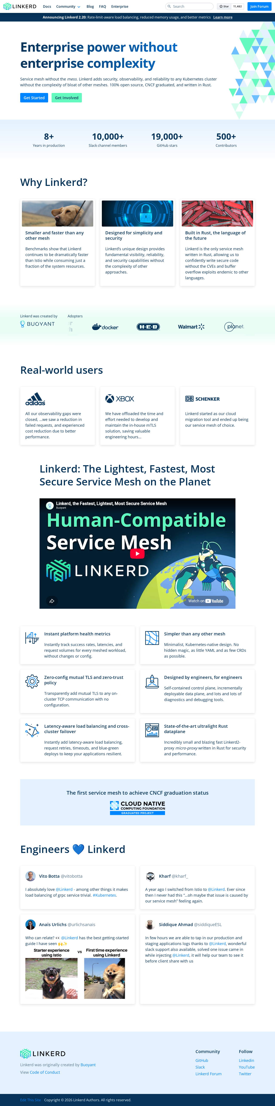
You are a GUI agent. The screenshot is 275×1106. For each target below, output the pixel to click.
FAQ (102, 6)
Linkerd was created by (38, 316)
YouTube (247, 1067)
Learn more (222, 17)
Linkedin (246, 1060)
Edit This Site (30, 1100)
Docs (47, 6)
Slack (200, 1067)
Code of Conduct (45, 1072)
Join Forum (260, 6)
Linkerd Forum (209, 1073)
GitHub (202, 1060)
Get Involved (66, 97)
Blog (90, 6)
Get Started (34, 97)
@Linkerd (64, 889)
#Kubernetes (104, 895)
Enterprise (119, 6)
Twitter (245, 1073)
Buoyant (88, 1064)
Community (65, 6)
